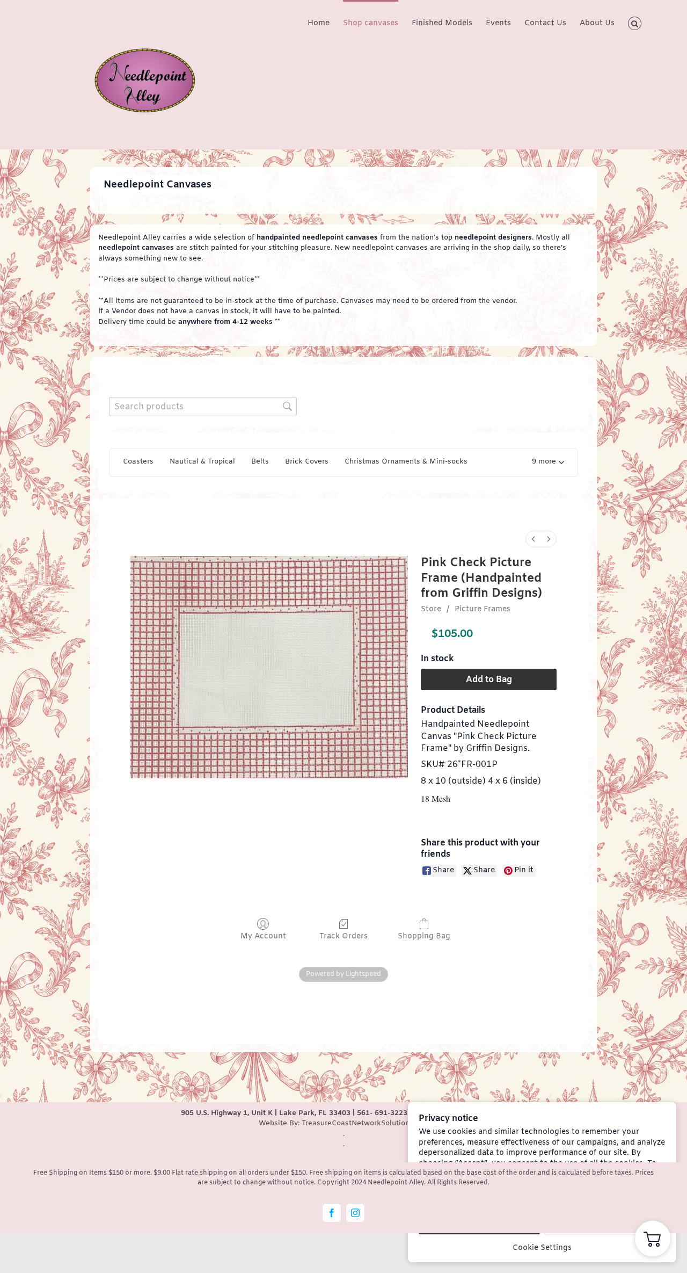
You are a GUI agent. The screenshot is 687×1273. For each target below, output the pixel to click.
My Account (263, 936)
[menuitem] (533, 539)
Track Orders (343, 936)
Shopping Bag (424, 936)
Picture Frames (482, 609)
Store (431, 609)
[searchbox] (203, 406)
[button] (634, 22)
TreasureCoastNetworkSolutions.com (365, 1123)
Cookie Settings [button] (542, 1248)
